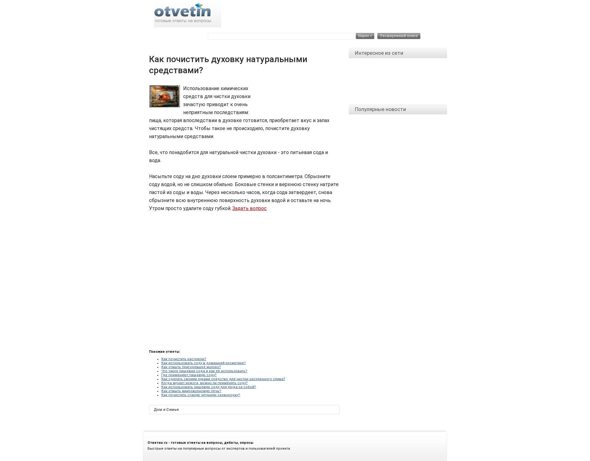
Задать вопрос (249, 208)
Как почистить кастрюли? (183, 359)
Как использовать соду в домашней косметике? (203, 363)
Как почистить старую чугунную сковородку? (200, 395)
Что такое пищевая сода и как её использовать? (204, 371)
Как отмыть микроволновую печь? (191, 391)
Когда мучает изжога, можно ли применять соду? (204, 383)
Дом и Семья (166, 409)
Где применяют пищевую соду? (189, 375)
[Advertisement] (298, 98)
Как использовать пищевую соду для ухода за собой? (208, 387)
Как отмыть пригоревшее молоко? (191, 367)
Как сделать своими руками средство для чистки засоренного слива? (223, 379)
